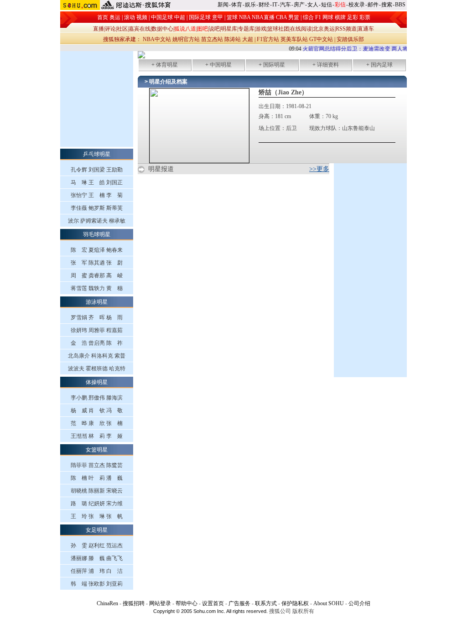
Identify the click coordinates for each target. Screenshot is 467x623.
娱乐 (250, 4)
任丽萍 (79, 571)
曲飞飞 (114, 558)
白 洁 (114, 571)
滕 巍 (96, 558)
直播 (98, 29)
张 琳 (96, 516)
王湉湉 (79, 436)
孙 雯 (79, 545)
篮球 (232, 17)
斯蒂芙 (114, 208)
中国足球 (162, 17)
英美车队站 (294, 39)
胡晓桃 (79, 491)
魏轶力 (96, 288)
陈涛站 (232, 39)
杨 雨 (114, 317)
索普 (119, 356)
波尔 (73, 221)
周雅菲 (96, 330)
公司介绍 (359, 603)
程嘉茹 (114, 330)
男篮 (293, 17)
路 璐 (79, 503)
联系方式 (266, 603)
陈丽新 (96, 491)
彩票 (364, 17)
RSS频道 (346, 29)
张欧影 (96, 584)
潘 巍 (114, 478)
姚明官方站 (186, 39)
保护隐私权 (295, 603)
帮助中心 (186, 603)
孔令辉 (79, 169)
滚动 (129, 17)
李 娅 (114, 436)
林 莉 (96, 436)
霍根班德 (97, 368)
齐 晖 (96, 317)
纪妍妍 (96, 503)
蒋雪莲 (79, 288)
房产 (299, 4)
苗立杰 (96, 465)
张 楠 (114, 423)
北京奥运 (324, 29)
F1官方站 (268, 39)
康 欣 (96, 423)
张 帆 (114, 516)
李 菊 (114, 195)
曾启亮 (96, 343)
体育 (236, 4)
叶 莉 (96, 478)
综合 (308, 17)
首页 (102, 17)
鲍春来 (114, 250)
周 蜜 (79, 275)
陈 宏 (79, 250)
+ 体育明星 (164, 65)
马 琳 (79, 182)
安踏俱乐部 (350, 39)
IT (274, 4)
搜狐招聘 (134, 603)
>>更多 (319, 169)
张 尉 (114, 263)
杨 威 (79, 410)
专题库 (246, 29)
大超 (247, 39)
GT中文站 (321, 39)
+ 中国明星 (218, 65)
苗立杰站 (212, 39)
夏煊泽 (96, 250)
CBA (281, 17)
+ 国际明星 (272, 65)
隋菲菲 (79, 465)
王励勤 (114, 169)
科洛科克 (102, 356)
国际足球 (200, 17)
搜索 (386, 4)
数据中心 (162, 29)
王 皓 (96, 182)
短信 (326, 4)
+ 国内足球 (379, 65)
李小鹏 (79, 398)
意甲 (217, 17)
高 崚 (114, 275)
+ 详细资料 (325, 65)
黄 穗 (114, 288)
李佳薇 (79, 208)
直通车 (366, 29)
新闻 (223, 4)
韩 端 (79, 584)
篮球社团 (278, 29)
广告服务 (239, 603)
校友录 (356, 4)
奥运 (114, 17)
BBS (400, 4)
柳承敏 (117, 221)
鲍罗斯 (96, 208)
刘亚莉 (114, 584)
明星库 (229, 29)
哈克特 (117, 368)
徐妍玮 (79, 330)
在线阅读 (301, 29)
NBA (244, 17)
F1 (318, 17)
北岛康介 (79, 356)
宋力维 (114, 503)
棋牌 (340, 17)
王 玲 (79, 516)
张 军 (79, 263)
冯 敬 (114, 410)
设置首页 (213, 603)
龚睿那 (96, 275)
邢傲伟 (96, 398)
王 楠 (96, 195)
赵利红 (96, 545)
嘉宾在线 (139, 29)
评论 (110, 29)
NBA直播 (263, 17)
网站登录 (160, 603)
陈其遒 (96, 263)
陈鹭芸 (114, 465)
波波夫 (76, 368)
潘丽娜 (79, 558)
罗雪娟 (79, 317)
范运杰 (114, 545)
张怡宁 (79, 195)
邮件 (373, 4)
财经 (264, 4)
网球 (327, 17)
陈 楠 (79, 478)
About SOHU (328, 603)
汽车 (285, 4)
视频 (141, 17)
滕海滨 (114, 398)
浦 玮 (96, 571)
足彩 (352, 17)
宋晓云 (114, 491)
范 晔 (79, 423)
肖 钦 (96, 410)
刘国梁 (96, 169)
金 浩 (79, 343)
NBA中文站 (157, 39)
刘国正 (114, 182)
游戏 (260, 29)
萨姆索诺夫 (94, 221)
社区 (122, 29)
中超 (179, 17)
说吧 (214, 29)
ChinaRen (107, 603)
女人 (312, 4)
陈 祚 (114, 343)
